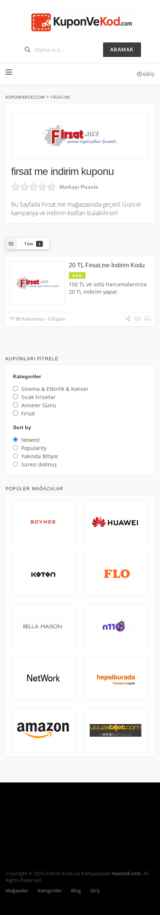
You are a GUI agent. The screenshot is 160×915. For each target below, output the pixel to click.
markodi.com (126, 873)
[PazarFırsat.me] (80, 136)
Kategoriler (50, 890)
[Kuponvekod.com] (80, 21)
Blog (76, 890)
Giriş (148, 74)
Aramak (122, 49)
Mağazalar (17, 890)
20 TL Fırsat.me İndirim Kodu (107, 265)
